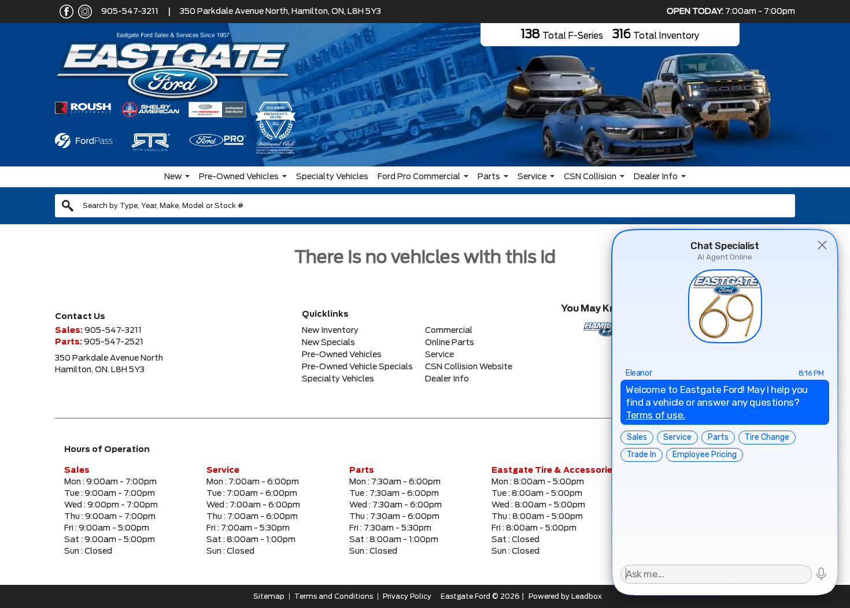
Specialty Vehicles (332, 177)
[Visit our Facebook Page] (64, 11)
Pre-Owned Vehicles (239, 177)
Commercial (448, 331)
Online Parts (449, 343)
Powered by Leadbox (565, 596)
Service (532, 177)
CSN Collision (590, 177)
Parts (489, 177)
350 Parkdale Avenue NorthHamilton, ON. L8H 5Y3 (109, 364)
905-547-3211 (129, 12)
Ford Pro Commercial (419, 177)
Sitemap (268, 596)
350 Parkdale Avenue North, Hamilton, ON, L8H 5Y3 (280, 12)
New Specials (328, 343)
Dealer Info (656, 177)
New (173, 177)
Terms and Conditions (333, 596)
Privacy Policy (407, 596)
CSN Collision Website (468, 367)
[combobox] (425, 205)
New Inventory (330, 331)
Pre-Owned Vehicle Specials (357, 367)
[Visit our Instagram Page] (82, 11)
